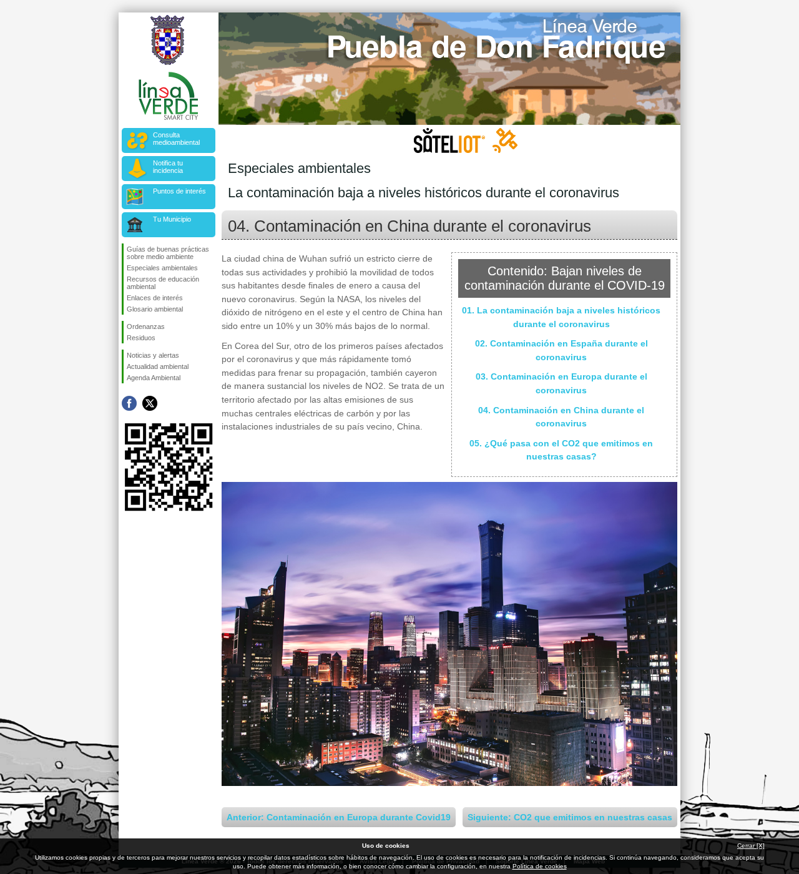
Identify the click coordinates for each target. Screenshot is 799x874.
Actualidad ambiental (158, 366)
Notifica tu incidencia (168, 166)
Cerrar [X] (751, 845)
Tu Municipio (172, 219)
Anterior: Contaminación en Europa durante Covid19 (339, 817)
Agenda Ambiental (153, 377)
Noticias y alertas (153, 355)
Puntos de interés (179, 191)
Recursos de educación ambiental (163, 282)
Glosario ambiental (155, 309)
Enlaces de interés (155, 298)
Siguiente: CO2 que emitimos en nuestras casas (570, 817)
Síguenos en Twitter (149, 403)
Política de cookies (539, 866)
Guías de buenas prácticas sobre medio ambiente (168, 252)
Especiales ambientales (162, 268)
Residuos (141, 337)
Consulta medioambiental (176, 138)
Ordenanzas (146, 326)
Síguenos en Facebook (129, 403)
